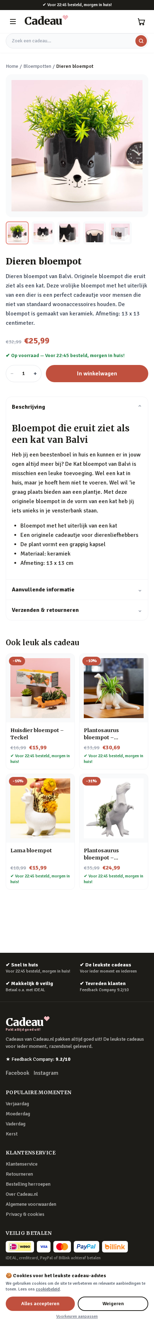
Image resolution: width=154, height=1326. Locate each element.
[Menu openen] (13, 21)
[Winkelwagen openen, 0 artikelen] (141, 21)
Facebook (17, 1073)
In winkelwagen (97, 373)
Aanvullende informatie (77, 589)
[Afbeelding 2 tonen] (43, 232)
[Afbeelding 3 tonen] (68, 232)
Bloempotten (37, 66)
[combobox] (77, 40)
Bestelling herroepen (28, 1184)
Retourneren (19, 1174)
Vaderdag (15, 1124)
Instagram (46, 1073)
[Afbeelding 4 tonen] (94, 232)
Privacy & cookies (25, 1214)
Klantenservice (22, 1164)
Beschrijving (77, 407)
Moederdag (18, 1114)
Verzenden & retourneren (77, 610)
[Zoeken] (141, 41)
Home (12, 66)
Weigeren (113, 1304)
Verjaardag (17, 1104)
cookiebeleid (48, 1289)
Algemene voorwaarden (31, 1204)
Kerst (12, 1134)
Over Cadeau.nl (22, 1194)
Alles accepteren (40, 1304)
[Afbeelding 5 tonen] (120, 232)
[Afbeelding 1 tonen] (17, 232)
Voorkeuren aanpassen (77, 1316)
